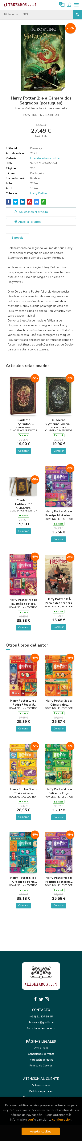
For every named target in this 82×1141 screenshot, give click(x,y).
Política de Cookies (41, 1065)
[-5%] (23, 395)
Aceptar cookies (40, 1131)
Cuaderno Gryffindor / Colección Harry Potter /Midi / (23, 422)
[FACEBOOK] (35, 999)
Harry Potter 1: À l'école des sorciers (58, 601)
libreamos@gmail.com (41, 1022)
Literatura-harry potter (45, 158)
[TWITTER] (41, 999)
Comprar (23, 451)
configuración (62, 1119)
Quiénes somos (41, 1085)
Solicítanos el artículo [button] (33, 212)
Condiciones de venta (41, 1054)
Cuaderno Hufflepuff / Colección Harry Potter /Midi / (23, 502)
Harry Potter (38, 193)
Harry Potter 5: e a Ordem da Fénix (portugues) (23, 879)
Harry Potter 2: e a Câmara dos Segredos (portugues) (59, 702)
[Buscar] (77, 14)
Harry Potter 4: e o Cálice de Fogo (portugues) (59, 791)
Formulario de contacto (41, 1028)
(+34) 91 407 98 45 (41, 1016)
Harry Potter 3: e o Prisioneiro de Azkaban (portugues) (23, 791)
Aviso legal (41, 1048)
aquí (30, 1119)
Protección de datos (41, 1060)
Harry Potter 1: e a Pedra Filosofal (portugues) (23, 702)
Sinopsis (17, 238)
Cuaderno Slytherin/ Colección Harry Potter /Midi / (58, 422)
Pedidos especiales (41, 1091)
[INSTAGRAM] (47, 999)
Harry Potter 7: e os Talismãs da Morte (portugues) (23, 602)
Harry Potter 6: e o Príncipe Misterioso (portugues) (58, 513)
